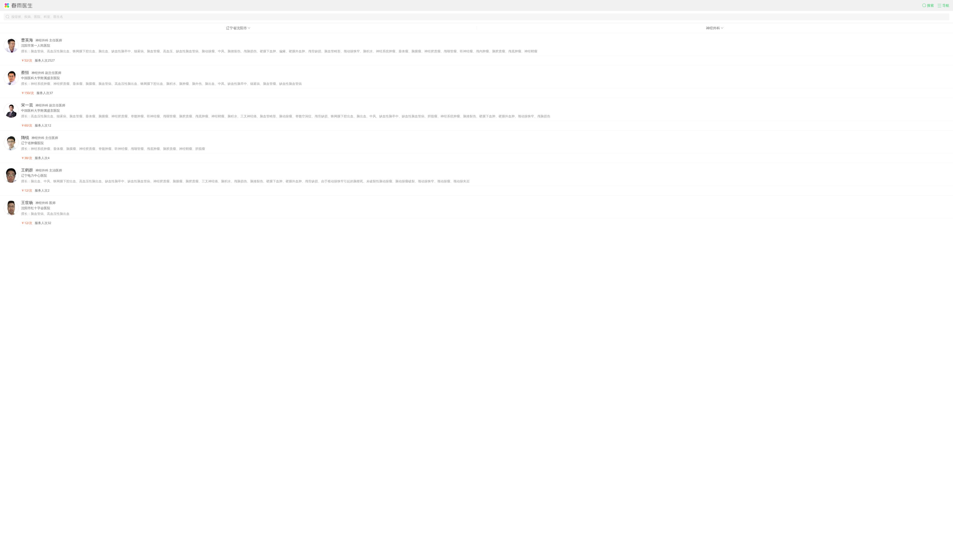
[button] (930, 5)
